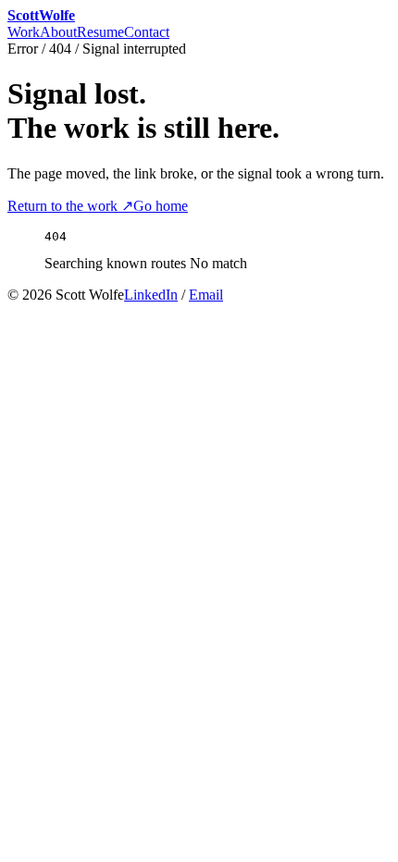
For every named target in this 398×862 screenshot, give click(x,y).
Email (206, 294)
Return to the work (70, 206)
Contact (146, 32)
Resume (100, 32)
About (58, 32)
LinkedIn (151, 294)
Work (23, 32)
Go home (160, 206)
